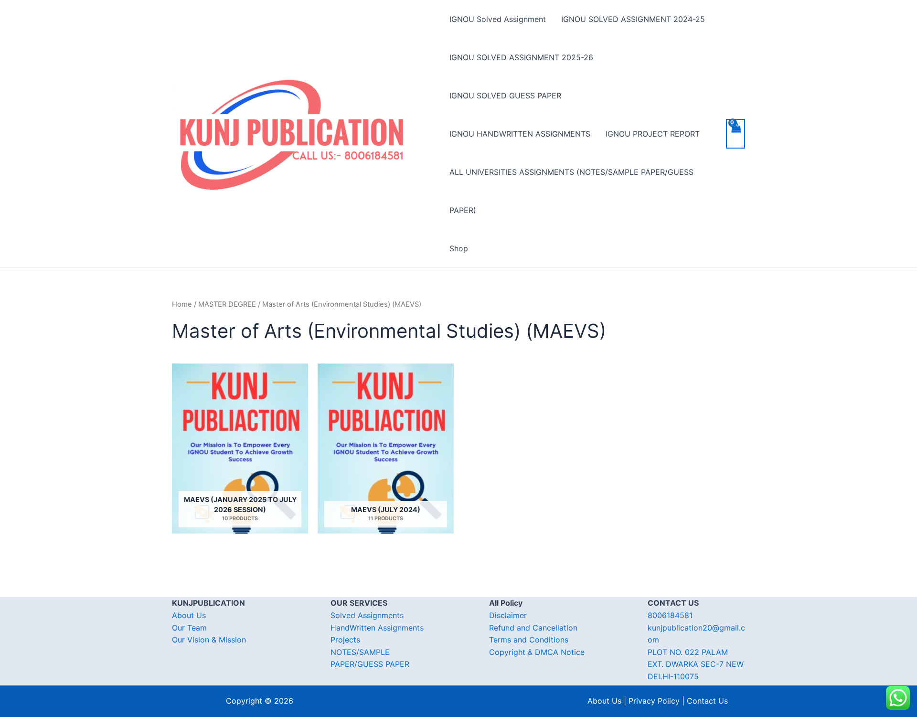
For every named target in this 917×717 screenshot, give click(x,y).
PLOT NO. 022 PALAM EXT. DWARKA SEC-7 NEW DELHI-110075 (696, 664)
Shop (458, 248)
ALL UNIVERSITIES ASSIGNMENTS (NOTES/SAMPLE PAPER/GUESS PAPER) (571, 191)
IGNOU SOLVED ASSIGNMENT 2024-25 (633, 19)
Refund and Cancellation (533, 627)
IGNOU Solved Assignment (497, 19)
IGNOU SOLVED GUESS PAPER (505, 95)
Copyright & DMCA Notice (537, 652)
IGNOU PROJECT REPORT (653, 134)
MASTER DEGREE (227, 304)
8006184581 (670, 615)
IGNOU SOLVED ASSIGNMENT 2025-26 (521, 57)
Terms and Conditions (528, 639)
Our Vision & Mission (209, 639)
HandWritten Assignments (377, 627)
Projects (345, 639)
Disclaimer (508, 615)
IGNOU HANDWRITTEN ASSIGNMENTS (519, 134)
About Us (189, 615)
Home (182, 304)
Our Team (189, 627)
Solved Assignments (367, 615)
